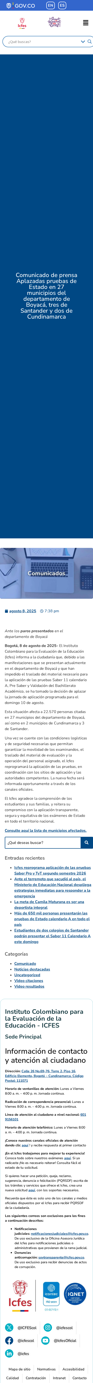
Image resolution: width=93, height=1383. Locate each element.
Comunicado (25, 963)
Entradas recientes (25, 858)
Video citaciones (28, 980)
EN (50, 5)
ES (62, 5)
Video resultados (29, 986)
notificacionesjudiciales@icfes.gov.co (59, 1233)
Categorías (16, 954)
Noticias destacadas (32, 969)
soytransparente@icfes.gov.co (61, 1257)
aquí (25, 1145)
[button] (86, 23)
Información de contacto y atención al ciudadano (46, 1056)
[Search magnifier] (89, 41)
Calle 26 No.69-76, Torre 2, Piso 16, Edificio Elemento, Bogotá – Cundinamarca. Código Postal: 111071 (44, 1076)
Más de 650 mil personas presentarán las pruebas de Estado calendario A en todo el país (52, 919)
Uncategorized (27, 975)
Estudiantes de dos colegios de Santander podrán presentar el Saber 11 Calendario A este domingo (52, 936)
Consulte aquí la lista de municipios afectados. (46, 830)
